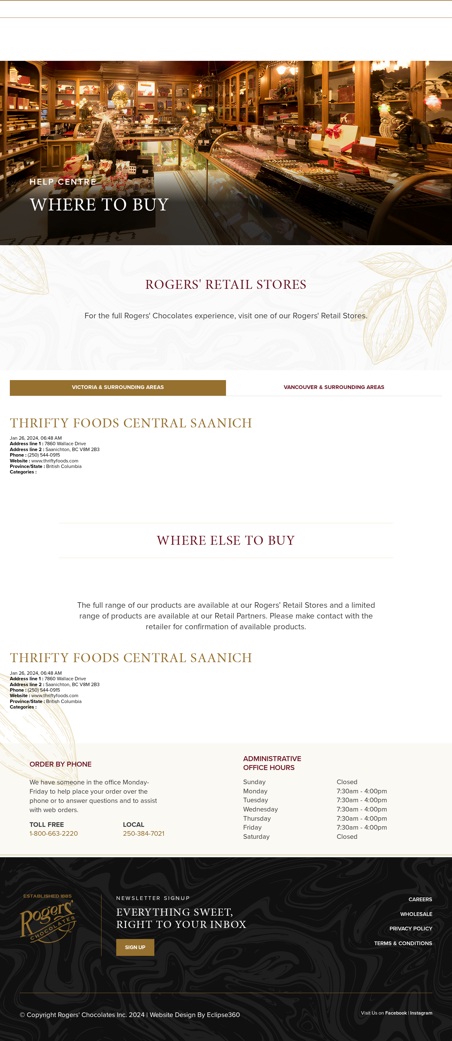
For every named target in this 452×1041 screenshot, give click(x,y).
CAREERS (420, 899)
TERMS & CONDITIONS (403, 943)
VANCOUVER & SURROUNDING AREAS (334, 387)
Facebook (396, 1012)
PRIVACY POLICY (411, 929)
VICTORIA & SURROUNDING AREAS (118, 387)
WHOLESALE (416, 914)
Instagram (421, 1012)
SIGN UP (135, 947)
